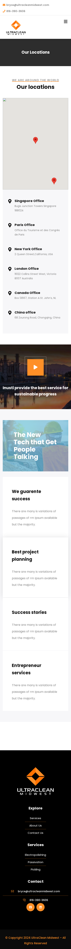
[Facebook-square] (30, 907)
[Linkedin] (40, 907)
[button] (35, 140)
